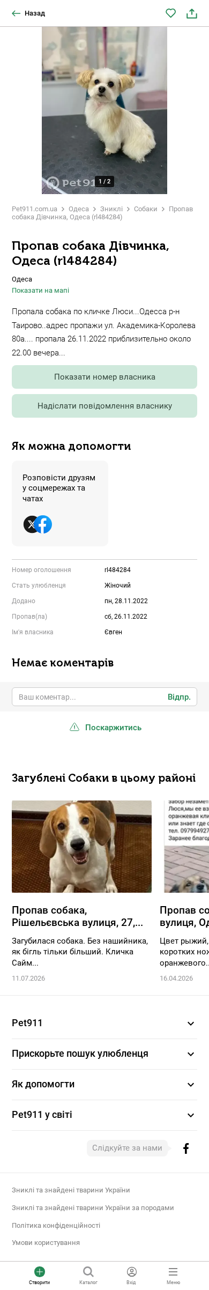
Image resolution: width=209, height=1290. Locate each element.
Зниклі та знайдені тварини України (71, 1190)
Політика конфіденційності (56, 1225)
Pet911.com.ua (34, 209)
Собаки (146, 209)
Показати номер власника (104, 377)
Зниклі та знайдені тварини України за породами (93, 1208)
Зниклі (111, 209)
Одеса (79, 209)
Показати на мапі (40, 290)
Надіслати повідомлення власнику (105, 406)
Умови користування (46, 1243)
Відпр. (179, 697)
